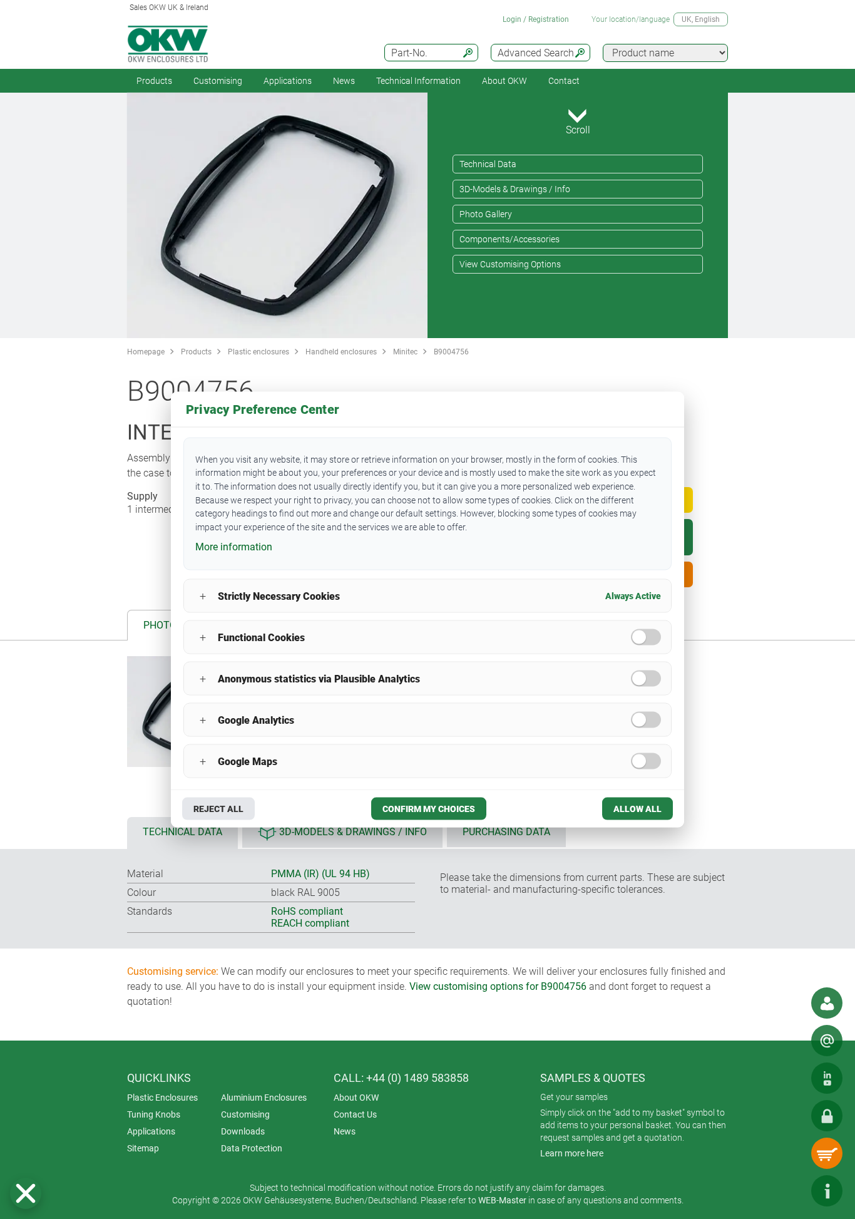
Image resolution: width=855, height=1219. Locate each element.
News (344, 81)
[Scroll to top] (789, 1190)
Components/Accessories (509, 239)
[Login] (826, 1115)
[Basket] (826, 1153)
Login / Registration (536, 19)
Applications (288, 81)
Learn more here (571, 1153)
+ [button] (203, 595)
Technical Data (487, 164)
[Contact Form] (826, 1040)
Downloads (243, 1131)
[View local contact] (826, 1003)
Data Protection (251, 1148)
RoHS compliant (307, 911)
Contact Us (355, 1114)
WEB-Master (502, 1200)
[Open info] (826, 1190)
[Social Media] (826, 1078)
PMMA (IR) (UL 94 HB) (320, 874)
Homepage (146, 351)
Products (154, 81)
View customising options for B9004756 (497, 986)
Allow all (637, 809)
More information (233, 546)
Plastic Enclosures (162, 1098)
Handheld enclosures (341, 351)
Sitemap (143, 1148)
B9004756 (451, 351)
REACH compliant (310, 923)
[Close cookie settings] (25, 1193)
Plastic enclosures (258, 351)
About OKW (356, 1098)
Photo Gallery (485, 214)
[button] (25, 1193)
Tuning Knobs (153, 1114)
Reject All (218, 809)
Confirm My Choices (428, 809)
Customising (217, 81)
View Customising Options (510, 264)
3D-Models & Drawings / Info (514, 189)
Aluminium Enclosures (264, 1098)
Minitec (405, 351)
